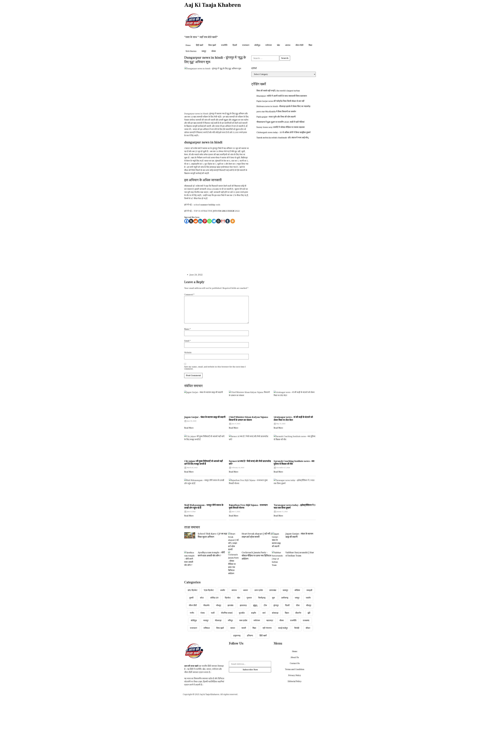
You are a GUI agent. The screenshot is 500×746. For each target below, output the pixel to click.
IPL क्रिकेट (192, 590)
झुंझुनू (255, 605)
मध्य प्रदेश (243, 620)
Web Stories (191, 51)
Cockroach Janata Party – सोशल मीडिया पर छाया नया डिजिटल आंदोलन (256, 555)
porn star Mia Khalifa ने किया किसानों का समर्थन (276, 111)
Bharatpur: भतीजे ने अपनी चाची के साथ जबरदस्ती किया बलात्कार (282, 96)
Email (187, 341)
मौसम (282, 620)
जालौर (308, 598)
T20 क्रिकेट (209, 590)
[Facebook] (186, 221)
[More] (232, 221)
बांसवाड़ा (275, 613)
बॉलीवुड (257, 45)
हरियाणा (250, 635)
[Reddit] (195, 221)
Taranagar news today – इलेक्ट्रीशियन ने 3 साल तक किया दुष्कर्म (294, 506)
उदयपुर (285, 590)
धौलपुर (308, 605)
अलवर (245, 590)
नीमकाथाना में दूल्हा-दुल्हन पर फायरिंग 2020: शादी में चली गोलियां (280, 122)
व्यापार (232, 628)
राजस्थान (245, 45)
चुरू (273, 598)
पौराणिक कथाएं (226, 613)
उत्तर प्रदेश (258, 590)
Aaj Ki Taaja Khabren (212, 5)
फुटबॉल (242, 613)
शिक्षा (310, 45)
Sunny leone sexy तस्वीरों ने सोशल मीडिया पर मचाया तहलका (281, 127)
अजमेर (222, 590)
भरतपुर (205, 620)
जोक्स (213, 51)
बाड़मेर (253, 613)
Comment (189, 294)
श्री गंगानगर (267, 628)
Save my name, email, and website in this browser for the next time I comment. (215, 368)
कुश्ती (191, 598)
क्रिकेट (228, 598)
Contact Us (295, 663)
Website (188, 352)
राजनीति (224, 45)
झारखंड (230, 605)
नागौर (192, 613)
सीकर (308, 628)
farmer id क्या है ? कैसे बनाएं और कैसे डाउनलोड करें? (250, 462)
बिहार (287, 613)
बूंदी (309, 613)
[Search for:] (265, 58)
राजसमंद (306, 620)
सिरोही (296, 628)
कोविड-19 (214, 598)
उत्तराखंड (272, 590)
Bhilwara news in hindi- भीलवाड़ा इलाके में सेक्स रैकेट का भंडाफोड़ (283, 106)
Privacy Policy (294, 675)
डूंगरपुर (276, 605)
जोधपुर (218, 605)
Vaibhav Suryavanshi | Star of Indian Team (299, 554)
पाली (213, 613)
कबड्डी (309, 590)
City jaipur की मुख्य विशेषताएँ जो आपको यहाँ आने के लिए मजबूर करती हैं (203, 462)
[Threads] (218, 221)
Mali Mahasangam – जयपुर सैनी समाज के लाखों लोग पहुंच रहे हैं (203, 506)
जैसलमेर (206, 605)
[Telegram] (214, 221)
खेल (278, 45)
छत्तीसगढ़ (284, 598)
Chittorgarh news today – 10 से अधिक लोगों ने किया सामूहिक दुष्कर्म (283, 132)
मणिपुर (230, 620)
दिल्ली (235, 45)
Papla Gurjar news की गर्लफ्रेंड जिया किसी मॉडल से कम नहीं (280, 101)
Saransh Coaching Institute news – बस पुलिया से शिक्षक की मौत (294, 462)
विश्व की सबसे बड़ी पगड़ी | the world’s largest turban (278, 90)
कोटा (202, 598)
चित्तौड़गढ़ (261, 598)
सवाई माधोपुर (283, 628)
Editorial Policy (295, 681)
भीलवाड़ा (218, 620)
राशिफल (207, 628)
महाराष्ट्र (269, 620)
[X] (191, 221)
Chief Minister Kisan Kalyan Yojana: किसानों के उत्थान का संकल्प (248, 418)
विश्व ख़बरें (212, 45)
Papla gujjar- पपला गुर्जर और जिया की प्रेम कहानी (276, 116)
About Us (294, 657)
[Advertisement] (216, 247)
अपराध (287, 45)
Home (188, 45)
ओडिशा (297, 590)
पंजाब (203, 613)
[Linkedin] (200, 221)
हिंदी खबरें (199, 45)
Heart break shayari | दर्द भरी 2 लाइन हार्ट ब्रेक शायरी (257, 535)
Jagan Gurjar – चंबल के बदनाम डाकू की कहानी (204, 417)
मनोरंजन (268, 45)
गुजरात (249, 598)
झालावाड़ (243, 605)
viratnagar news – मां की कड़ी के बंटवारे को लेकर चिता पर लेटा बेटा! (293, 418)
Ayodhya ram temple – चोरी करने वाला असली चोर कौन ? (211, 554)
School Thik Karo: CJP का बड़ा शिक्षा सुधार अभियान (212, 535)
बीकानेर (298, 613)
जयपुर (204, 51)
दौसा (298, 605)
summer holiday (207, 204)
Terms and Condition (294, 669)
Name (187, 329)
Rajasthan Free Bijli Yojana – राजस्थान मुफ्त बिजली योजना (248, 506)
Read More (189, 428)
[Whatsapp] (209, 221)
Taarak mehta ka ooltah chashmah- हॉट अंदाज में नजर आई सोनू (282, 137)
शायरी (244, 628)
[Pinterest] (204, 221)
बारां (263, 613)
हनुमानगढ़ (236, 635)
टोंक (265, 605)
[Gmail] (223, 221)
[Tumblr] (227, 221)
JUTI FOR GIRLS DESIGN (223, 211)
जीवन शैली (299, 45)
